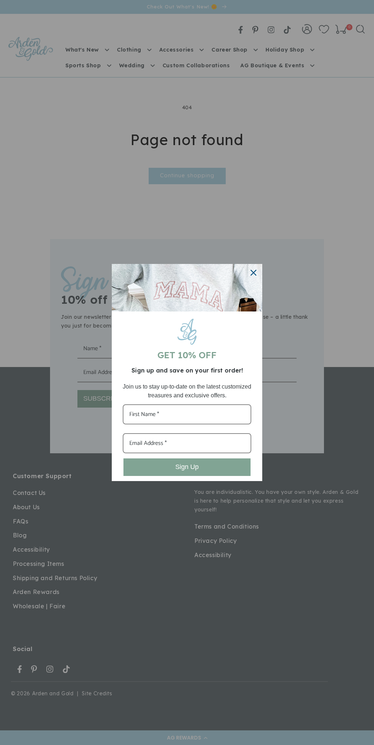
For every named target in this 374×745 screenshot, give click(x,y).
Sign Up (187, 466)
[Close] (253, 272)
